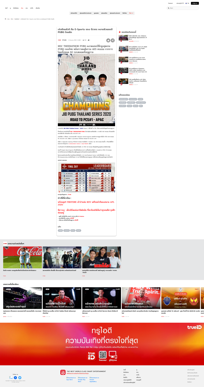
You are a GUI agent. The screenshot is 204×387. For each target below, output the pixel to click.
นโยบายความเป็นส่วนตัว (193, 376)
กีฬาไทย (124, 13)
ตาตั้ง (31, 8)
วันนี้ (6, 8)
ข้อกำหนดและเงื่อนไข (192, 373)
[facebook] (15, 377)
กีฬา (12, 19)
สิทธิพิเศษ (15, 8)
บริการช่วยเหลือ (191, 379)
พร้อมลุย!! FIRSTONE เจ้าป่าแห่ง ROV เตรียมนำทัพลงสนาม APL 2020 (86, 203)
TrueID (10, 3)
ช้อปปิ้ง (125, 377)
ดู (10, 8)
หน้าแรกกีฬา (74, 13)
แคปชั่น (140, 99)
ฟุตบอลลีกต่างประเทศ (85, 13)
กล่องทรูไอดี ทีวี (180, 3)
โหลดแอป (170, 3)
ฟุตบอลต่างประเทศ (115, 13)
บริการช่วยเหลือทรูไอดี (129, 382)
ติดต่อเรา (189, 382)
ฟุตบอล (136, 106)
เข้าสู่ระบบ (195, 3)
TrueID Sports (141, 103)
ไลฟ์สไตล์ (17, 19)
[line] (11, 377)
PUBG (60, 230)
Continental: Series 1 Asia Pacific (78, 144)
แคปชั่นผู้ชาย (131, 103)
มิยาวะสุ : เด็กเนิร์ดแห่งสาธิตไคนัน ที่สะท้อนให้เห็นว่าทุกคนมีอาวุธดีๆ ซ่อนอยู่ (86, 211)
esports (66, 230)
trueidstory (133, 99)
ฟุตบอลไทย (104, 13)
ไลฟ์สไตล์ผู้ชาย (123, 99)
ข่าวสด (69, 194)
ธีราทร (73, 230)
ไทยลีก (78, 230)
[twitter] (19, 377)
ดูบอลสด (96, 13)
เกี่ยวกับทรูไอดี (190, 370)
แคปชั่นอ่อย (123, 103)
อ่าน (22, 8)
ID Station (81, 216)
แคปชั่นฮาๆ (122, 106)
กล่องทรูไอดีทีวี (127, 380)
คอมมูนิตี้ (138, 380)
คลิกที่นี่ (72, 218)
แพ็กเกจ (138, 377)
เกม (27, 8)
